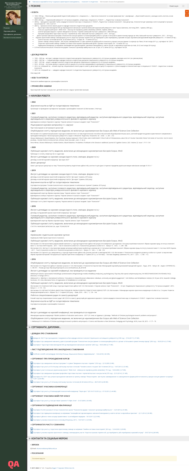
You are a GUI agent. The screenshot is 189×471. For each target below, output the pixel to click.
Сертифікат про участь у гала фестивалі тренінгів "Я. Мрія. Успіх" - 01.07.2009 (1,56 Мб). (62, 401)
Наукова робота (10, 31)
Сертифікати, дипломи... (13, 34)
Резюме (7, 28)
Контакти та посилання (12, 37)
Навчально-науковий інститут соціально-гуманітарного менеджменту (55, 2)
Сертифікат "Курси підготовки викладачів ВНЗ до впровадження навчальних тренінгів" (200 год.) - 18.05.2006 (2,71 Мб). (73, 345)
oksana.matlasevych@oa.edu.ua (46, 448)
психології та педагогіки (90, 2)
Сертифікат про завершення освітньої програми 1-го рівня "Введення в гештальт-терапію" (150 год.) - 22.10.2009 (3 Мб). (73, 363)
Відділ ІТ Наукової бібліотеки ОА (63, 468)
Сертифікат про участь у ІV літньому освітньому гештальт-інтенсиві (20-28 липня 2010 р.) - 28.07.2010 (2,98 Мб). (70, 382)
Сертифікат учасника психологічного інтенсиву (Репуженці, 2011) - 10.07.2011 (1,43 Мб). (62, 420)
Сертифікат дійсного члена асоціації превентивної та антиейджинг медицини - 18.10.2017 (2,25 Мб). (66, 416)
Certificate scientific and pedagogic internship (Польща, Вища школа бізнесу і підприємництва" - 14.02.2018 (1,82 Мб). (71, 354)
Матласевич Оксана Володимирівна (13, 4)
